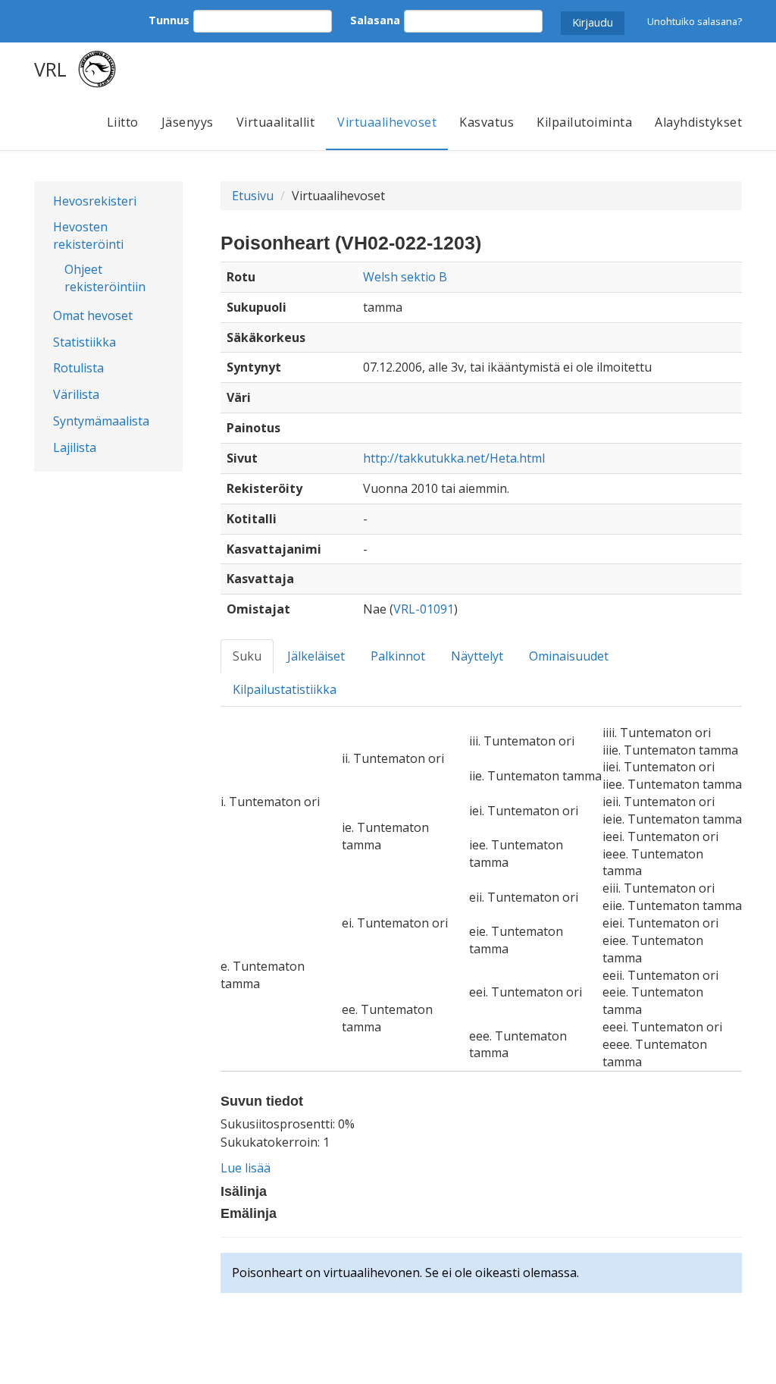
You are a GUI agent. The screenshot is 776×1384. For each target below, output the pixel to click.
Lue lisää (246, 1168)
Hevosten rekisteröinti (88, 235)
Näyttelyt (477, 656)
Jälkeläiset (316, 656)
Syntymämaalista (101, 421)
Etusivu (253, 195)
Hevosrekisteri (94, 201)
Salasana (375, 20)
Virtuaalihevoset (386, 122)
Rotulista (78, 367)
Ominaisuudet (569, 656)
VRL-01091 (423, 609)
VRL (50, 69)
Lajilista (74, 447)
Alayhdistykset (698, 122)
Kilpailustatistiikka (284, 689)
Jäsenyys (187, 122)
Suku (247, 656)
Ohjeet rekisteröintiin (105, 278)
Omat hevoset (93, 315)
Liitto (123, 122)
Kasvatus (486, 122)
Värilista (76, 394)
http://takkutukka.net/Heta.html (454, 458)
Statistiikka (84, 342)
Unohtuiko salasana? (694, 21)
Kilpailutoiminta (584, 122)
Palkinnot (398, 656)
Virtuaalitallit (275, 122)
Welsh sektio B (405, 276)
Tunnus (169, 20)
